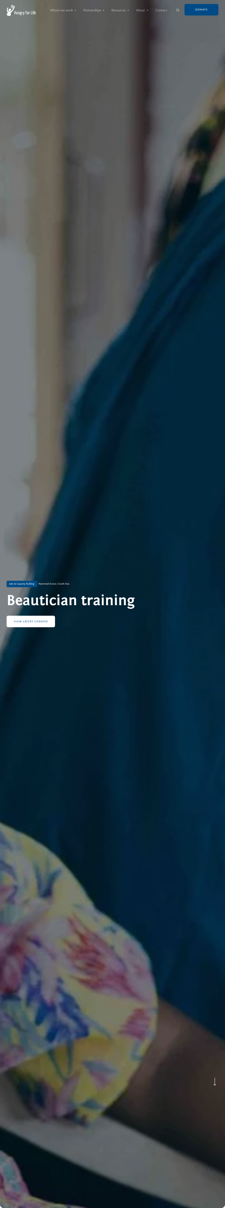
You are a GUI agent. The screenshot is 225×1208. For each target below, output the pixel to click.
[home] (21, 10)
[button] (63, 10)
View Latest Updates (31, 621)
